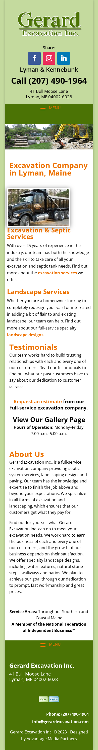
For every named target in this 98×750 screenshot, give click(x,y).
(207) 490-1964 (58, 80)
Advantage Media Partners (52, 738)
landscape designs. (26, 335)
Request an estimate (38, 401)
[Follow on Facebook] (34, 58)
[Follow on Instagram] (49, 58)
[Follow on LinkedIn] (63, 58)
